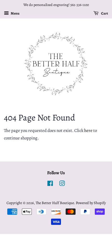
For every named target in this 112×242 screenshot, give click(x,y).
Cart (104, 13)
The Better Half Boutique (55, 202)
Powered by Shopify (91, 202)
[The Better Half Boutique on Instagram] (62, 184)
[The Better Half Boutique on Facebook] (50, 184)
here (88, 130)
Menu (15, 13)
